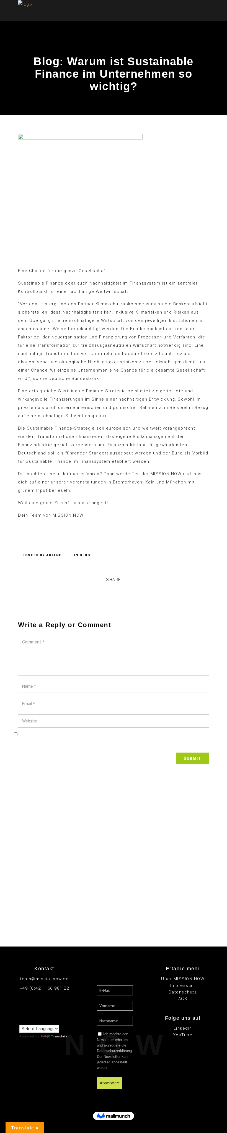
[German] (32, 1020)
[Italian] (38, 1020)
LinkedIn (183, 1028)
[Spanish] (49, 1020)
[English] (21, 1020)
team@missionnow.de (44, 978)
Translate (59, 1036)
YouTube (183, 1034)
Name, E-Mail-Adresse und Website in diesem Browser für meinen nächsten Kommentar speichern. (113, 744)
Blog (85, 555)
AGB (182, 998)
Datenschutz (183, 992)
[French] (27, 1020)
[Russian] (44, 1020)
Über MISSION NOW (182, 978)
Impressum (182, 985)
